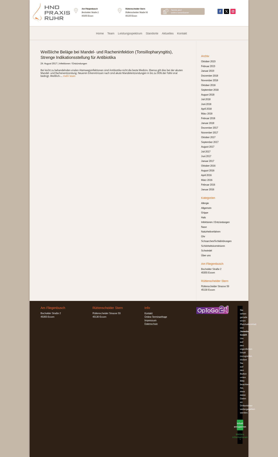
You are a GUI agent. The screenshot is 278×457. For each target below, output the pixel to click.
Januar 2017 (207, 161)
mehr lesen (69, 75)
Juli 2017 (205, 151)
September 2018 (209, 89)
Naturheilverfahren (210, 231)
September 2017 (209, 142)
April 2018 (206, 108)
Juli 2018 (205, 99)
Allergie (205, 203)
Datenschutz (151, 323)
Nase (204, 227)
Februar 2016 (208, 184)
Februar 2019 (208, 66)
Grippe (204, 212)
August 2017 (207, 146)
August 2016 (207, 170)
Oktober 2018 (208, 85)
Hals (203, 217)
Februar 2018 (208, 118)
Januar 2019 (207, 70)
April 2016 (206, 175)
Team (110, 33)
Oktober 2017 (208, 137)
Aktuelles (168, 33)
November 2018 (209, 80)
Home (100, 33)
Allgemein (206, 208)
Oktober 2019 (208, 61)
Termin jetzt (176, 10)
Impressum (150, 320)
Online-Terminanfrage (155, 316)
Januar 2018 (207, 123)
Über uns (206, 255)
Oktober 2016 (208, 165)
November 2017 (209, 132)
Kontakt (182, 33)
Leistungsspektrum (130, 33)
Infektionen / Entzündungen (73, 63)
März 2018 (206, 113)
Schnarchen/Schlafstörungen (216, 241)
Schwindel (206, 250)
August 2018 (207, 94)
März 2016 (206, 180)
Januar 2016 (207, 189)
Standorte (152, 33)
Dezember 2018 (209, 75)
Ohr (203, 236)
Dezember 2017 (209, 127)
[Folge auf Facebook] (220, 11)
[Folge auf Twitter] (226, 11)
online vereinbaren (180, 12)
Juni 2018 (206, 104)
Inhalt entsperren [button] (240, 425)
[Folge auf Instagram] (233, 11)
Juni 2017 (206, 156)
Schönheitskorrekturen (213, 245)
